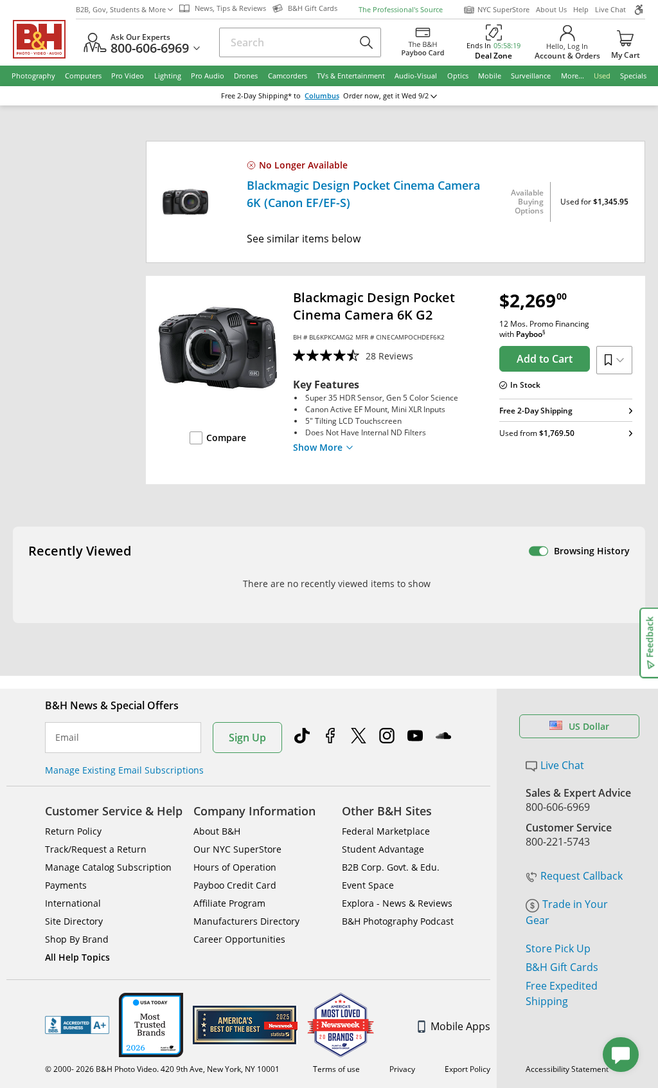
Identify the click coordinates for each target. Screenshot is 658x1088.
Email (67, 737)
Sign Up (247, 737)
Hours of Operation (234, 867)
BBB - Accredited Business (77, 1025)
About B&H (216, 831)
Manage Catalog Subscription (108, 867)
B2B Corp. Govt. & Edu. (391, 867)
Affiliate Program (229, 903)
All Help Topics (77, 957)
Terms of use (336, 1069)
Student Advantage (383, 849)
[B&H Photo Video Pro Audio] (44, 39)
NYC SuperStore (503, 9)
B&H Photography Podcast (398, 921)
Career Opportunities (239, 939)
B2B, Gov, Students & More (121, 9)
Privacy (402, 1069)
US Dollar (589, 726)
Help (581, 9)
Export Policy (467, 1069)
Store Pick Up (558, 948)
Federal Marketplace (386, 831)
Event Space (368, 885)
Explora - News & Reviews (397, 903)
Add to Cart (545, 359)
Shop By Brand (77, 939)
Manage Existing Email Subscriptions (124, 770)
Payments (66, 885)
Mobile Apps (460, 1026)
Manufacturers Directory (246, 921)
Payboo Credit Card (234, 885)
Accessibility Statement (567, 1069)
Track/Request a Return (96, 849)
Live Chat (610, 9)
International (73, 903)
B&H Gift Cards (562, 967)
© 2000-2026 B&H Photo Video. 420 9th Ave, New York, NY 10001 (162, 1069)
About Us (551, 9)
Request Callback (581, 876)
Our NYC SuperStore (237, 849)
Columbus (322, 95)
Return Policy (73, 831)
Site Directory (74, 921)
